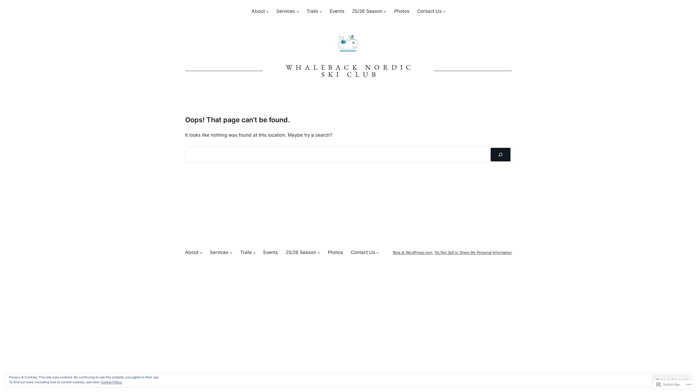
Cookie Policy (111, 382)
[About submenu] (267, 11)
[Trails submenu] (320, 11)
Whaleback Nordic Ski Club (350, 71)
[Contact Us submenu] (444, 11)
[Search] (500, 155)
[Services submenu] (297, 11)
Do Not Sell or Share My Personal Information (473, 252)
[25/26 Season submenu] (385, 11)
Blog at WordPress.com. (413, 252)
